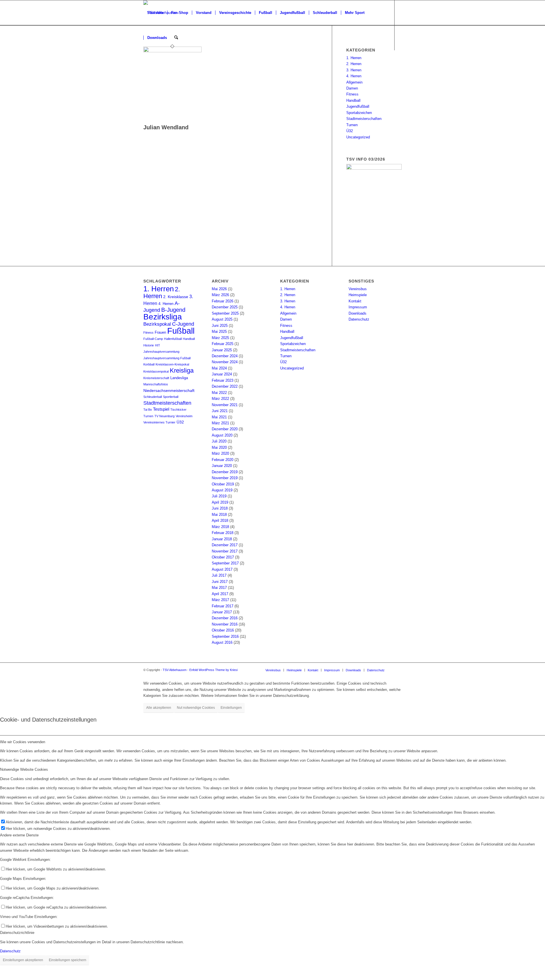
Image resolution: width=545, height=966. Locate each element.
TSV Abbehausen (174, 670)
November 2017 (225, 551)
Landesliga (179, 378)
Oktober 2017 (223, 557)
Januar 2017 (222, 612)
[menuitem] (155, 12)
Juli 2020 (219, 441)
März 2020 (220, 453)
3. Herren (353, 70)
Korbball (148, 364)
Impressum (358, 307)
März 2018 (220, 527)
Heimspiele (358, 295)
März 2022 (220, 398)
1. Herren (353, 58)
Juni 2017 (220, 581)
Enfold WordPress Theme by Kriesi (213, 670)
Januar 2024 (222, 374)
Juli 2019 (219, 496)
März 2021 (220, 423)
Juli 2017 (219, 575)
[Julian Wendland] (172, 51)
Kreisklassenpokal (156, 371)
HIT (157, 345)
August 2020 (222, 435)
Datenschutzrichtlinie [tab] (17, 932)
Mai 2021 (219, 417)
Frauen (160, 333)
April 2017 (220, 594)
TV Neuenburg (164, 416)
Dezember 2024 (225, 356)
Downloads (357, 313)
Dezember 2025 (225, 307)
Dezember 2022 (225, 386)
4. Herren (353, 76)
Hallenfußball (173, 338)
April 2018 (220, 520)
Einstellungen (231, 708)
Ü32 (349, 131)
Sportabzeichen (359, 113)
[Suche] (176, 37)
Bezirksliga (162, 316)
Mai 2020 (219, 447)
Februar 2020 (222, 460)
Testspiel (161, 409)
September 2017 (225, 563)
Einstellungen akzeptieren (23, 960)
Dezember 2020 (225, 429)
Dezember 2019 (225, 472)
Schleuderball (152, 396)
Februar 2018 (222, 533)
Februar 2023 (222, 380)
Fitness (352, 94)
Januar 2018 (222, 539)
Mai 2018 (219, 514)
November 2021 (225, 405)
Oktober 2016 (223, 630)
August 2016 (222, 642)
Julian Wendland (165, 127)
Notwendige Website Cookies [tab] (24, 769)
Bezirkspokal (157, 324)
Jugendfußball (357, 106)
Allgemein (354, 82)
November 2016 (225, 624)
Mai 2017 (219, 587)
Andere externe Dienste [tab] (19, 835)
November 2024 (225, 362)
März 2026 (220, 295)
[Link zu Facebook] (145, 62)
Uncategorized (358, 137)
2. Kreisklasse (175, 297)
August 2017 (222, 569)
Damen (352, 88)
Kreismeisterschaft (156, 378)
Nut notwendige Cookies (196, 708)
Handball (353, 100)
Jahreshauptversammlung (161, 351)
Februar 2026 (222, 301)
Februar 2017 (222, 606)
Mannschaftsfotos (155, 384)
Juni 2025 (220, 325)
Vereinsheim (184, 416)
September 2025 (225, 313)
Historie (148, 345)
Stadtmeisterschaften (364, 119)
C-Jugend (183, 324)
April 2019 (220, 502)
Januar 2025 (222, 350)
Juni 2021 (220, 411)
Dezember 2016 (225, 618)
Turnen (352, 125)
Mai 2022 (219, 392)
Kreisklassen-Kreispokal (172, 364)
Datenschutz (359, 319)
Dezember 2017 (225, 545)
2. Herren (353, 64)
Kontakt (355, 301)
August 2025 (222, 319)
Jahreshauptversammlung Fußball (166, 358)
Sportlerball (170, 396)
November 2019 (225, 478)
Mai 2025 (219, 331)
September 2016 (225, 636)
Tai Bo (147, 409)
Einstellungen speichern (67, 960)
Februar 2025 (222, 344)
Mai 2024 (219, 368)
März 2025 (220, 338)
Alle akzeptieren (158, 708)
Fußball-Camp (153, 338)
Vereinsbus (358, 289)
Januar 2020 (222, 466)
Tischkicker (178, 409)
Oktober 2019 (223, 484)
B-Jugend (173, 310)
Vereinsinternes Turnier (159, 422)
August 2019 (222, 490)
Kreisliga (182, 370)
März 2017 (220, 600)
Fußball (180, 330)
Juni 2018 (220, 508)
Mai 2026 (219, 289)
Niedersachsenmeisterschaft (168, 391)
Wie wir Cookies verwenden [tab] (22, 742)
